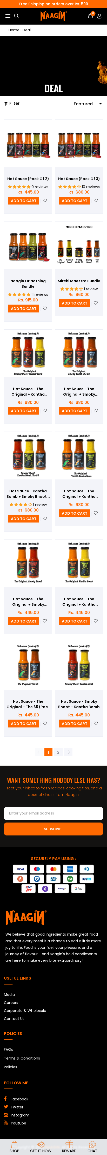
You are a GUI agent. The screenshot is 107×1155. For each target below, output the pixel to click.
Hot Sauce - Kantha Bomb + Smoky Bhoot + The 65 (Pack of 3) (28, 493)
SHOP (14, 1150)
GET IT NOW (40, 1150)
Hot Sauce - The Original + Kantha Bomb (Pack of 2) (79, 601)
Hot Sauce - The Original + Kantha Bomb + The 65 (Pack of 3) (79, 493)
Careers (11, 1002)
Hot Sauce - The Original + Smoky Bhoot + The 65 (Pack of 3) (79, 391)
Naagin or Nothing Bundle (28, 283)
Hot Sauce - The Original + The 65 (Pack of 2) (28, 704)
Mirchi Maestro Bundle (79, 281)
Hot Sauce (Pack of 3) (79, 178)
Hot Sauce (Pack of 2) (28, 178)
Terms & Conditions (22, 1058)
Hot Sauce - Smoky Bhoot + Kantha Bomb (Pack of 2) (79, 704)
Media (9, 994)
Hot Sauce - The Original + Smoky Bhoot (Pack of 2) (28, 601)
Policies (10, 1067)
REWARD (69, 1150)
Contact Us (14, 1018)
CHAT (92, 1150)
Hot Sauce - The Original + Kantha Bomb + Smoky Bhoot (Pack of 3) (28, 391)
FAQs (8, 1049)
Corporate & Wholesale (25, 1010)
